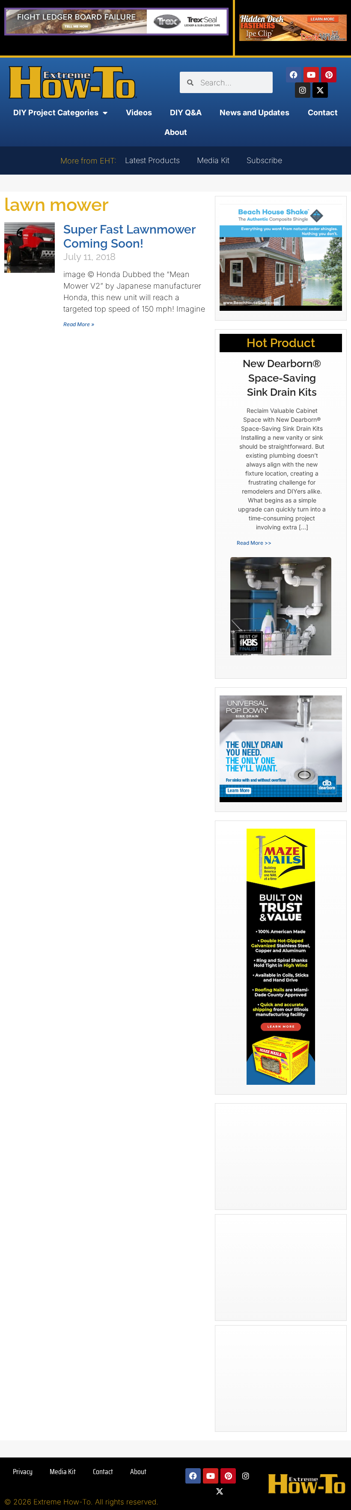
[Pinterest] (328, 74)
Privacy (23, 1472)
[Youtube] (311, 74)
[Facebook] (293, 74)
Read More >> (254, 543)
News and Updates (254, 112)
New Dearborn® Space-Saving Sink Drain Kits (282, 377)
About (175, 132)
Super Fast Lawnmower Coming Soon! (129, 236)
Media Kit (213, 160)
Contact (323, 112)
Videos (139, 112)
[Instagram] (302, 90)
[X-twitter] (320, 90)
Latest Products (152, 160)
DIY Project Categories (55, 112)
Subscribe (264, 160)
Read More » (78, 324)
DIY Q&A (186, 112)
